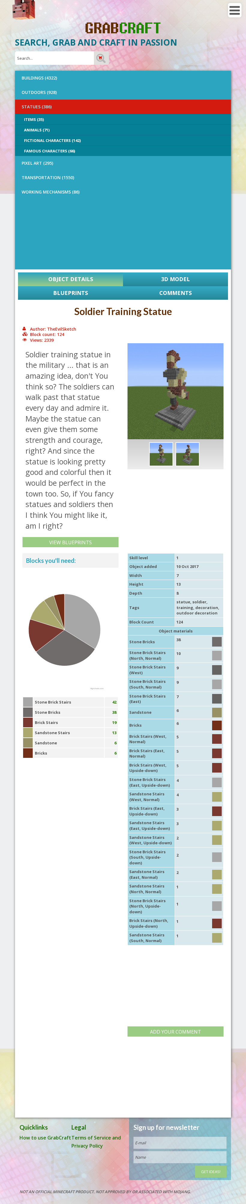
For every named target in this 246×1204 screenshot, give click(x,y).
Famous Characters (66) (49, 151)
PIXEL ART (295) (37, 163)
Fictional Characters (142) (52, 140)
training (184, 607)
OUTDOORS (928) (39, 92)
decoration (206, 607)
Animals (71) (37, 130)
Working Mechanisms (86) (51, 192)
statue (183, 602)
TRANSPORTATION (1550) (48, 177)
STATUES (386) (37, 107)
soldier (199, 602)
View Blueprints (70, 542)
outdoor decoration (197, 613)
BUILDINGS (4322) (39, 78)
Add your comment (175, 1031)
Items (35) (34, 119)
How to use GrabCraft (45, 1137)
